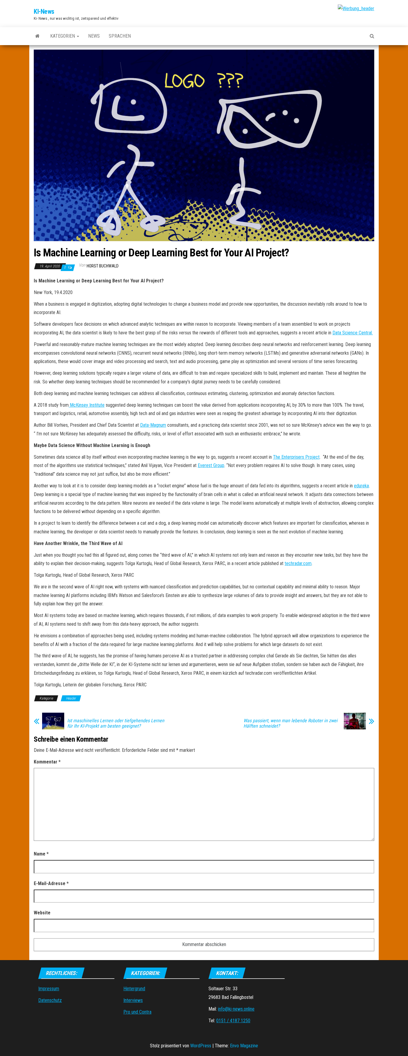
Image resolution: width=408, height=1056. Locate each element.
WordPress (200, 1046)
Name (41, 854)
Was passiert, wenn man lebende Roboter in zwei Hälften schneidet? (290, 723)
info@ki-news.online (236, 1009)
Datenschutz (50, 1000)
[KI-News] (37, 36)
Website (42, 913)
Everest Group (211, 465)
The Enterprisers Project (296, 457)
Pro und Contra (137, 1012)
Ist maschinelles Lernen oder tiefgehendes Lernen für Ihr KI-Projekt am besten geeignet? (115, 723)
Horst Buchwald (103, 266)
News (94, 36)
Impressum (48, 988)
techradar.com (298, 563)
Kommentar (47, 762)
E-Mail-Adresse (51, 883)
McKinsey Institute (87, 405)
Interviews (133, 1000)
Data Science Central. (352, 333)
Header (71, 698)
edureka (361, 486)
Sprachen (120, 36)
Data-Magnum (153, 425)
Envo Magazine (244, 1046)
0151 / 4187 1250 (233, 1020)
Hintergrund (134, 988)
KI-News (44, 11)
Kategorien (63, 36)
